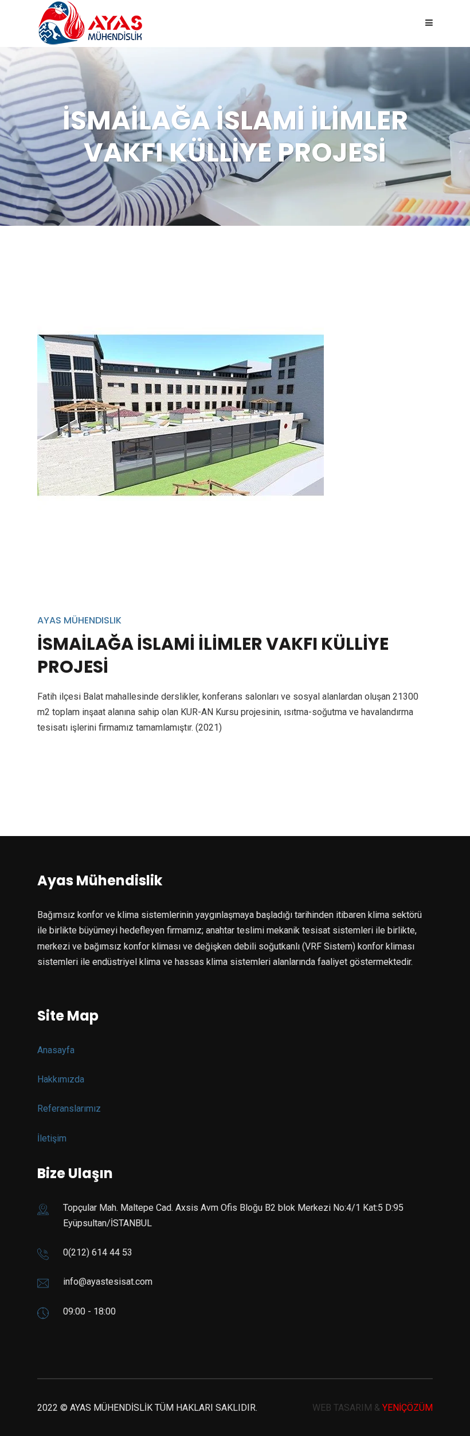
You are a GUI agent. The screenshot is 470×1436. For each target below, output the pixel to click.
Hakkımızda (60, 1079)
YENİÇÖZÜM (407, 1407)
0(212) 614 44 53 (97, 1252)
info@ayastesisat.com (107, 1281)
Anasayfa (56, 1050)
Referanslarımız (69, 1108)
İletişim (51, 1138)
